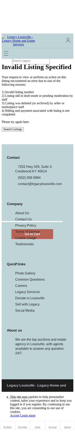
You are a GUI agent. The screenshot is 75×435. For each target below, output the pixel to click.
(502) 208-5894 (29, 177)
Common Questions (30, 279)
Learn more (27, 415)
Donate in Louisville (30, 298)
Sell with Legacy (27, 304)
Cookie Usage (25, 238)
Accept (14, 415)
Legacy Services (27, 292)
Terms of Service (27, 231)
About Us (22, 213)
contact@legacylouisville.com (40, 184)
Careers (21, 285)
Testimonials (24, 244)
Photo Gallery (25, 273)
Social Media (25, 310)
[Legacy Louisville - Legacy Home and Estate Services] (18, 44)
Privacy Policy (25, 225)
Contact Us (23, 219)
